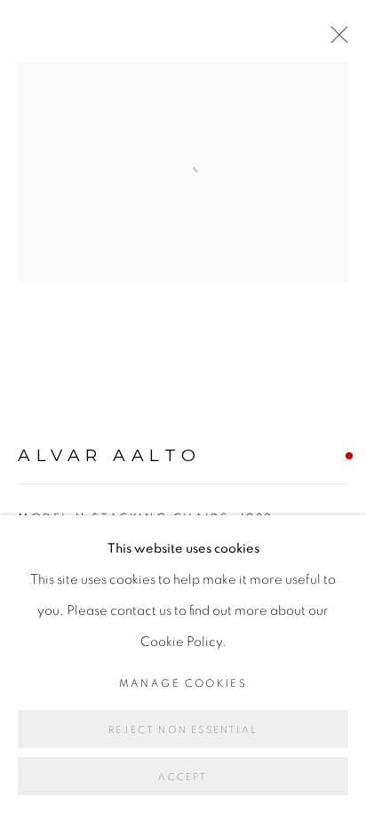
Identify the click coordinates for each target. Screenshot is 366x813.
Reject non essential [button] (183, 730)
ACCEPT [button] (182, 777)
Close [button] (335, 40)
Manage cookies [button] (183, 683)
